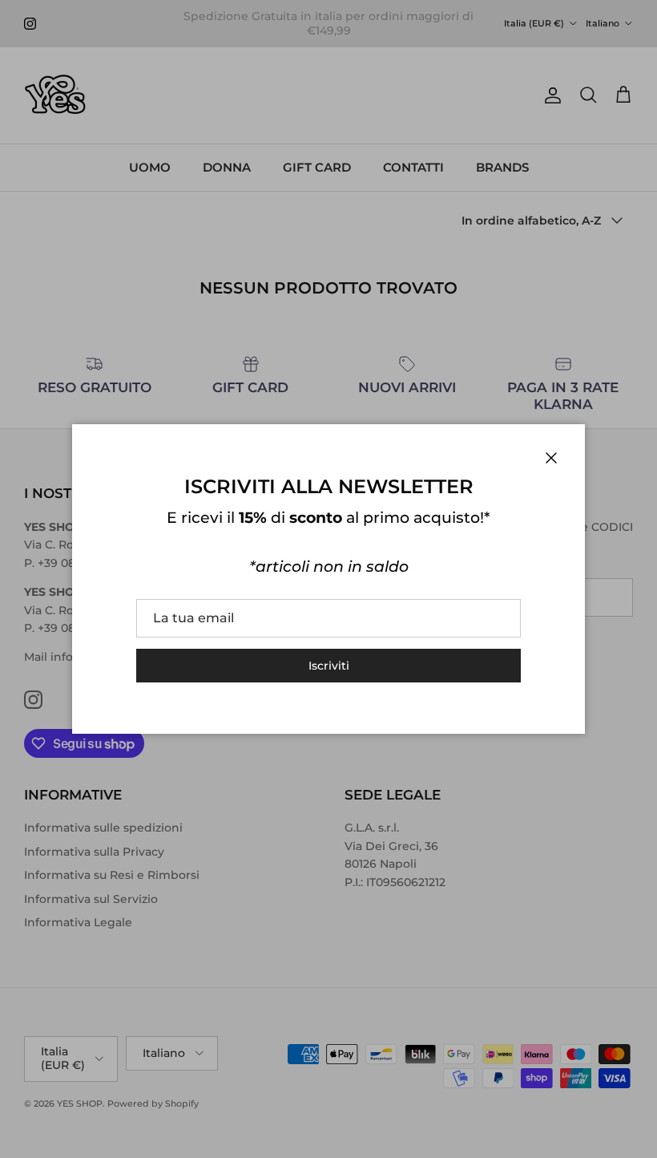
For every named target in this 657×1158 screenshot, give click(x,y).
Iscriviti (328, 665)
